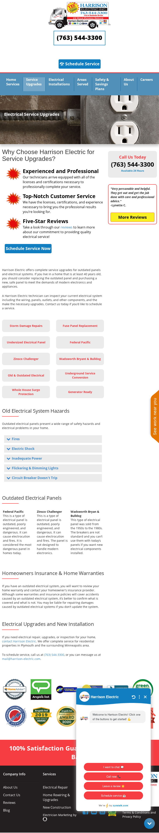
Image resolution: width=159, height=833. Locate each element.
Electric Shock (23, 448)
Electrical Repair (55, 787)
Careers (146, 79)
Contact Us (11, 795)
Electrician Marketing (57, 815)
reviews (66, 227)
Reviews (9, 802)
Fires (16, 439)
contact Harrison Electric (19, 641)
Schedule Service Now (28, 248)
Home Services (12, 81)
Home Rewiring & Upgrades (56, 797)
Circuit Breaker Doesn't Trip (34, 478)
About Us (129, 81)
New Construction (57, 807)
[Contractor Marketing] (45, 819)
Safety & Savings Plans (102, 84)
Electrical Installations (59, 81)
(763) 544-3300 (79, 37)
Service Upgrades (34, 81)
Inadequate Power (27, 458)
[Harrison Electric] (79, 4)
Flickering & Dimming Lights (35, 468)
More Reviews (132, 217)
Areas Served (82, 81)
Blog (6, 810)
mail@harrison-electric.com (21, 659)
